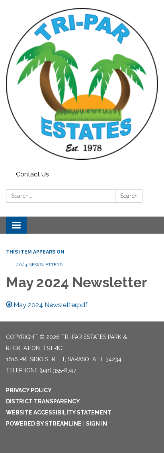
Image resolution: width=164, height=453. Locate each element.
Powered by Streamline (44, 423)
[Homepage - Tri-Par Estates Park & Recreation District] (82, 84)
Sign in (96, 423)
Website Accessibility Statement (58, 412)
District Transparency (43, 401)
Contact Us (32, 174)
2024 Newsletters (39, 264)
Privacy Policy (29, 390)
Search (129, 196)
